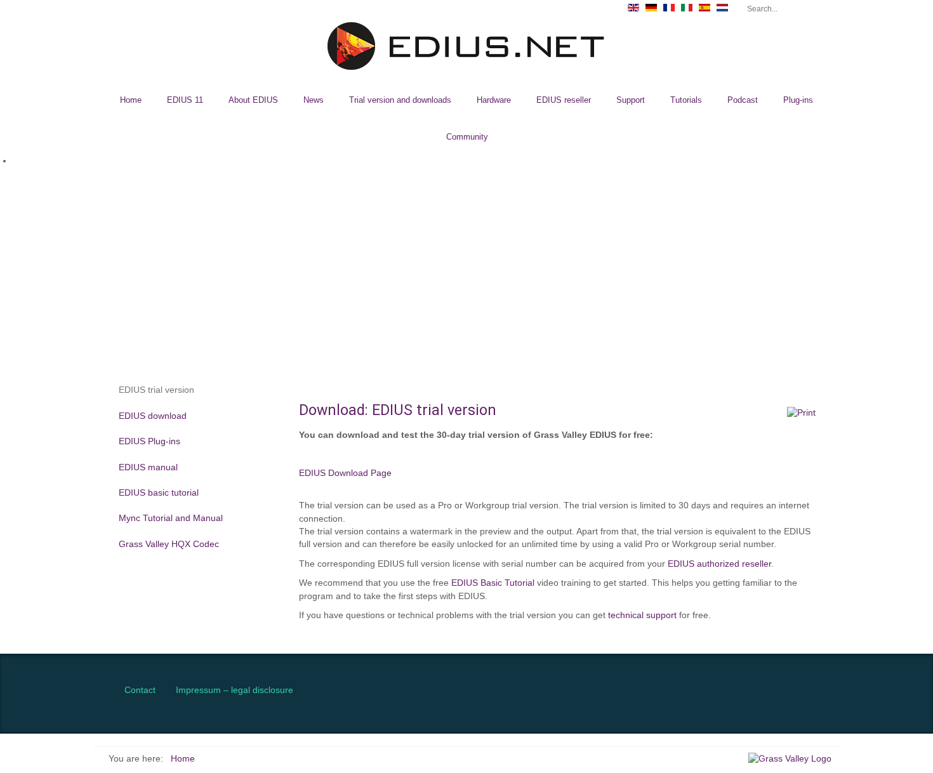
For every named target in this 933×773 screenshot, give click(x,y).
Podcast (742, 100)
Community (467, 137)
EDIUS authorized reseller (719, 564)
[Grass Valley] (794, 758)
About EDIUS (253, 100)
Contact (140, 690)
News (313, 100)
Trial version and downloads (400, 100)
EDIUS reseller (563, 100)
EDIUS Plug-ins (149, 441)
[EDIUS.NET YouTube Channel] (110, 9)
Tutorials (686, 100)
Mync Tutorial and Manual (171, 517)
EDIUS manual (148, 467)
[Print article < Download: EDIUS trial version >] (801, 413)
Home (131, 100)
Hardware (494, 100)
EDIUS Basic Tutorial (492, 583)
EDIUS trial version (156, 390)
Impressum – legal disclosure (234, 690)
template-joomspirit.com (928, 599)
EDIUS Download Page (345, 473)
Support (630, 100)
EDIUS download (153, 415)
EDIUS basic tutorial (159, 492)
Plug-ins (798, 100)
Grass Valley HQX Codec (169, 543)
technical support (642, 615)
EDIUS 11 (185, 100)
